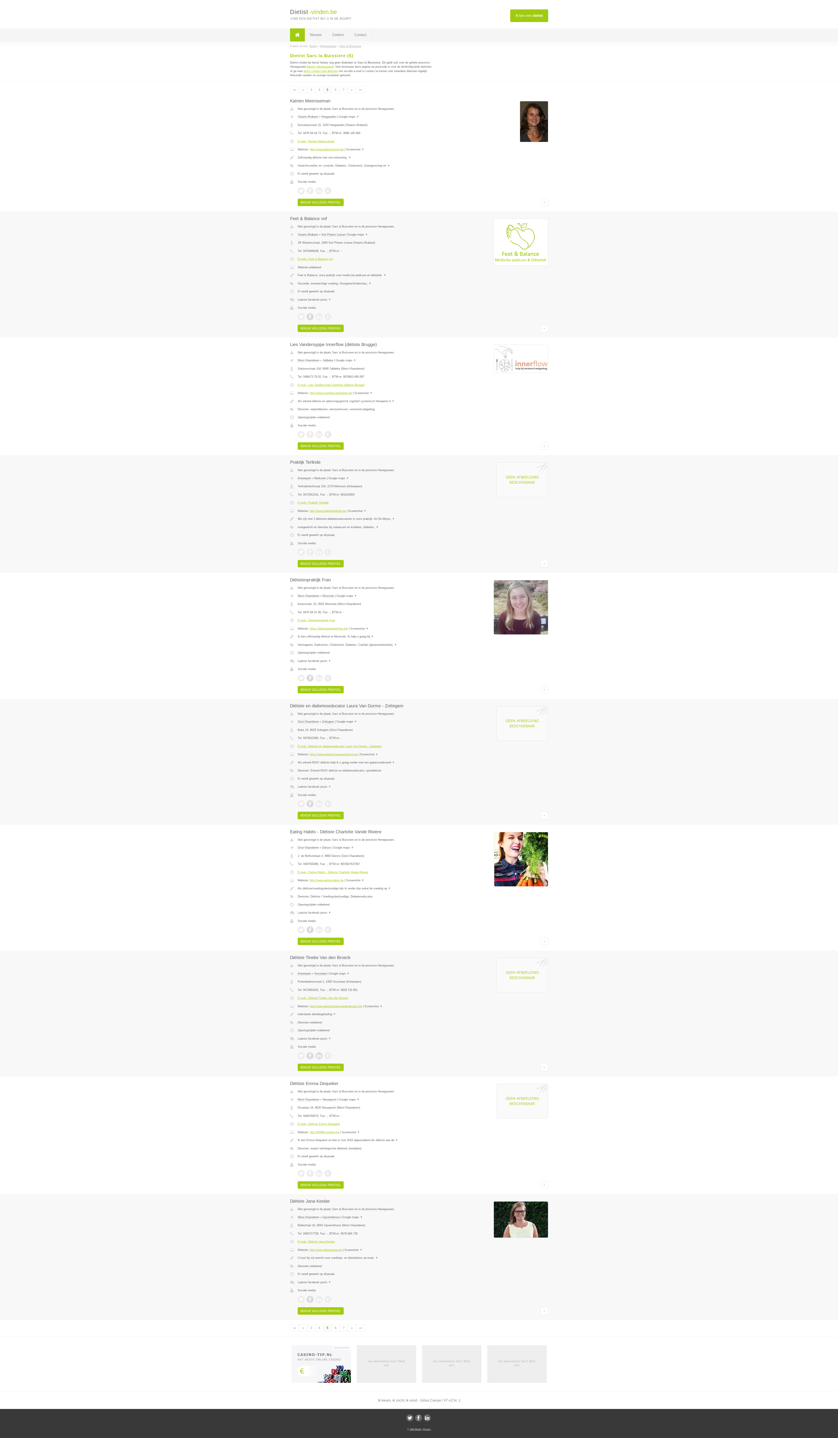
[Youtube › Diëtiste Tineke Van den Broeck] (328, 1055)
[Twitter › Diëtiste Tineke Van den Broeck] (301, 1055)
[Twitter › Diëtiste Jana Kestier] (301, 1299)
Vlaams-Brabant (308, 116)
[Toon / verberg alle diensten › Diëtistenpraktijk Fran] (365, 645)
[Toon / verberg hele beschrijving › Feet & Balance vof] (365, 275)
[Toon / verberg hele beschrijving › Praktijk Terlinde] (365, 519)
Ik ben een (529, 15)
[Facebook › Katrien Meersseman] (310, 190)
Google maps (349, 116)
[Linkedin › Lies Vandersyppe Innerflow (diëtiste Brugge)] (319, 434)
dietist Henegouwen (320, 66)
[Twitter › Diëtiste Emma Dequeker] (301, 1173)
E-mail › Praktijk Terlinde (313, 502)
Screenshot (355, 149)
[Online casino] (324, 1365)
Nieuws (316, 35)
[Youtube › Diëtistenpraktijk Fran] (328, 678)
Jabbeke (328, 360)
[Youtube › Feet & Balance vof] (328, 316)
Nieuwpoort (330, 1099)
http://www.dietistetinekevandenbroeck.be (336, 1006)
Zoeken (338, 35)
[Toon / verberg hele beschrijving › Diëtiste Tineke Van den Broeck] (365, 1014)
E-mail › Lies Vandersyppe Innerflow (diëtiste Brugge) (331, 385)
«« (294, 89)
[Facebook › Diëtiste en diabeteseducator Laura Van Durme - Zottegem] (310, 803)
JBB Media (415, 1429)
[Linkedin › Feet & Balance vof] (319, 316)
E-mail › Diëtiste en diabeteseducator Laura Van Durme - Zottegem (340, 746)
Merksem (320, 478)
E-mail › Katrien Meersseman (316, 141)
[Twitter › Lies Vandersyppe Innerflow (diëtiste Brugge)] (301, 434)
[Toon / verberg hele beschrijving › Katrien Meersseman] (365, 157)
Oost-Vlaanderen (308, 721)
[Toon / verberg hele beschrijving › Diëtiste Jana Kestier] (365, 1258)
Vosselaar (320, 973)
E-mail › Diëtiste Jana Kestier (316, 1241)
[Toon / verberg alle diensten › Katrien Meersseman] (365, 166)
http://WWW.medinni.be (324, 1132)
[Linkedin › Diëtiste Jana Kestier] (319, 1299)
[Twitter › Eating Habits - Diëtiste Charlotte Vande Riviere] (301, 929)
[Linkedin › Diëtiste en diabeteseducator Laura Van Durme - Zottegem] (319, 803)
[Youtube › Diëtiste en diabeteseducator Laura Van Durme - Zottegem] (328, 803)
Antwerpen (304, 478)
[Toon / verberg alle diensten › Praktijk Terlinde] (365, 527)
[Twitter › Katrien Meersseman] (301, 190)
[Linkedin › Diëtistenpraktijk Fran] (319, 678)
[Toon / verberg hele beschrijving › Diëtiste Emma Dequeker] (365, 1140)
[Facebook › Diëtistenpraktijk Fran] (310, 678)
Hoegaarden (328, 116)
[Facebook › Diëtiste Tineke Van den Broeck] (310, 1055)
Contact (360, 35)
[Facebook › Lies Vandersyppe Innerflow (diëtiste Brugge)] (310, 434)
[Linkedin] (427, 1417)
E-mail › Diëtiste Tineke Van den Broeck (323, 998)
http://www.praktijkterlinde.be (328, 511)
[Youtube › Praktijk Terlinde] (328, 552)
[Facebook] (418, 1417)
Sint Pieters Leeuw (333, 234)
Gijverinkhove (331, 1217)
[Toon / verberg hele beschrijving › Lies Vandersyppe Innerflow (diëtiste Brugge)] (365, 401)
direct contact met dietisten (321, 71)
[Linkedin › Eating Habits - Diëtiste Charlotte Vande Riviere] (319, 929)
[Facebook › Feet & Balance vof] (310, 316)
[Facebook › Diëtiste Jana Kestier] (310, 1299)
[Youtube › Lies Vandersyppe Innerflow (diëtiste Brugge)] (328, 434)
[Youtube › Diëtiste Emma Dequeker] (328, 1173)
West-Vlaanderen (308, 360)
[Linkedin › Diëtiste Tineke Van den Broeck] (319, 1055)
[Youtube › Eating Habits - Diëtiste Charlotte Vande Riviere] (328, 929)
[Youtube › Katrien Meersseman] (328, 190)
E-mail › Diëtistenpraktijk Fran (316, 620)
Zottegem (328, 721)
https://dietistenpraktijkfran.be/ (329, 628)
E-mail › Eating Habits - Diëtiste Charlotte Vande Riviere (333, 872)
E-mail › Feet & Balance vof (315, 259)
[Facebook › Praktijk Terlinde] (310, 552)
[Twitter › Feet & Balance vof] (301, 316)
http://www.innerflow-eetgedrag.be (331, 393)
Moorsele (328, 596)
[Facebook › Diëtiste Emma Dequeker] (310, 1173)
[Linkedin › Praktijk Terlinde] (319, 552)
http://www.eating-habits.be (327, 880)
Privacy (427, 1429)
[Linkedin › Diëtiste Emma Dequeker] (319, 1173)
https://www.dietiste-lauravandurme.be (334, 754)
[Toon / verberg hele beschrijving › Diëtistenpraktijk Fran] (365, 636)
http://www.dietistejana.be (326, 1250)
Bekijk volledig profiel (321, 202)
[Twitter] (409, 1417)
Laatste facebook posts (314, 299)
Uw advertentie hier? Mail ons (386, 1363)
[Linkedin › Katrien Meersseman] (319, 190)
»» (360, 89)
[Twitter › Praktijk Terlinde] (301, 552)
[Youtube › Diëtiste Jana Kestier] (328, 1299)
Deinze (326, 847)
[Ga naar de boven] (544, 202)
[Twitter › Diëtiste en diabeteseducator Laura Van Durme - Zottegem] (301, 803)
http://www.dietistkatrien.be (327, 149)
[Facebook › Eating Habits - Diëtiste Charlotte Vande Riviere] (310, 929)
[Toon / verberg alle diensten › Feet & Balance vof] (365, 283)
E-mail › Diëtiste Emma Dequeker (319, 1124)
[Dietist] (297, 34)
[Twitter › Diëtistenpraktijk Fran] (301, 678)
